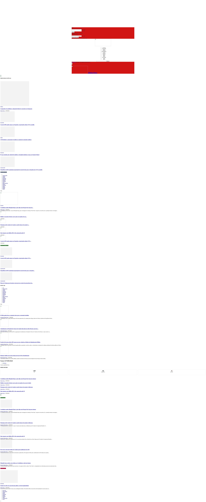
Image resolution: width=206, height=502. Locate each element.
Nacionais (104, 50)
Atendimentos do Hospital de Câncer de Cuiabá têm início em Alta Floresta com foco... (19, 328)
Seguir (103, 370)
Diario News (2, 110)
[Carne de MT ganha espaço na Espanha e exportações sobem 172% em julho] (7, 121)
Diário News (74, 62)
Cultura (104, 52)
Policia (104, 49)
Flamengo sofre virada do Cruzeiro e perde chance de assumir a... (14, 224)
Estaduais (104, 53)
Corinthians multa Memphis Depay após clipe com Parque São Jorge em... (16, 207)
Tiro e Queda (104, 57)
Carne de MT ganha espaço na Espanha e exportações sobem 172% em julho (17, 124)
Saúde (104, 58)
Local (4, 182)
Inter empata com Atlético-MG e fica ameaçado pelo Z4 (12, 233)
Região (4, 188)
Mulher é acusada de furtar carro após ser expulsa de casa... (13, 216)
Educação (4, 179)
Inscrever (171, 370)
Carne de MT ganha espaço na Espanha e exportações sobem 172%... (15, 241)
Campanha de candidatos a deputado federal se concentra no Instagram (16, 108)
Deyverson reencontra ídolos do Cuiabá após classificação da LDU (15, 449)
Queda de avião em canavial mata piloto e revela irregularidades (14, 485)
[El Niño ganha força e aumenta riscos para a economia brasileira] (4, 313)
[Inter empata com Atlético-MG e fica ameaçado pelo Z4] (3, 230)
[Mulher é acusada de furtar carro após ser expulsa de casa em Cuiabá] (3, 214)
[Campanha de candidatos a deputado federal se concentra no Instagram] (14, 105)
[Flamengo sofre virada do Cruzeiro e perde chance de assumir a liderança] (3, 222)
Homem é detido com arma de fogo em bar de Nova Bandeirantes (14, 355)
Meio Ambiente (104, 51)
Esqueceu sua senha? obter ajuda (77, 33)
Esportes (104, 54)
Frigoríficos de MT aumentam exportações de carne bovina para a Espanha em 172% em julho (21, 169)
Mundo (104, 55)
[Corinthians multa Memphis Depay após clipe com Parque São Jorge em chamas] (9, 204)
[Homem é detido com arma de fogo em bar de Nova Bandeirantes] (4, 353)
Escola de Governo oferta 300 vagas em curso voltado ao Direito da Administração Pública (20, 342)
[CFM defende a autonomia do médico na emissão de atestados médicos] (7, 136)
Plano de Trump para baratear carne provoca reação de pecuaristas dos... (16, 283)
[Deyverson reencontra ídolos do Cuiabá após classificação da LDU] (6, 447)
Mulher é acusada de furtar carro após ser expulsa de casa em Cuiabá (15, 383)
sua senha (83, 30)
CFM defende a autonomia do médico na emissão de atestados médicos (15, 139)
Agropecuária (104, 48)
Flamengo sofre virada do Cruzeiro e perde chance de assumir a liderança (16, 387)
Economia (104, 47)
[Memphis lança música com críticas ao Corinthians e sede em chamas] (6, 460)
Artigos (104, 59)
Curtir (34, 370)
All (3, 287)
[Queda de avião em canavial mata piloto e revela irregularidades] (9, 482)
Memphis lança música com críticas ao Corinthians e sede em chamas (15, 463)
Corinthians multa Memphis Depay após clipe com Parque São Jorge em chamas (18, 378)
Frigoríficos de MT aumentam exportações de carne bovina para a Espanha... (17, 270)
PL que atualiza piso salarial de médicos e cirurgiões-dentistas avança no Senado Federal (19, 154)
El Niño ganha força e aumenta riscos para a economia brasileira (14, 315)
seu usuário (83, 29)
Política (104, 56)
